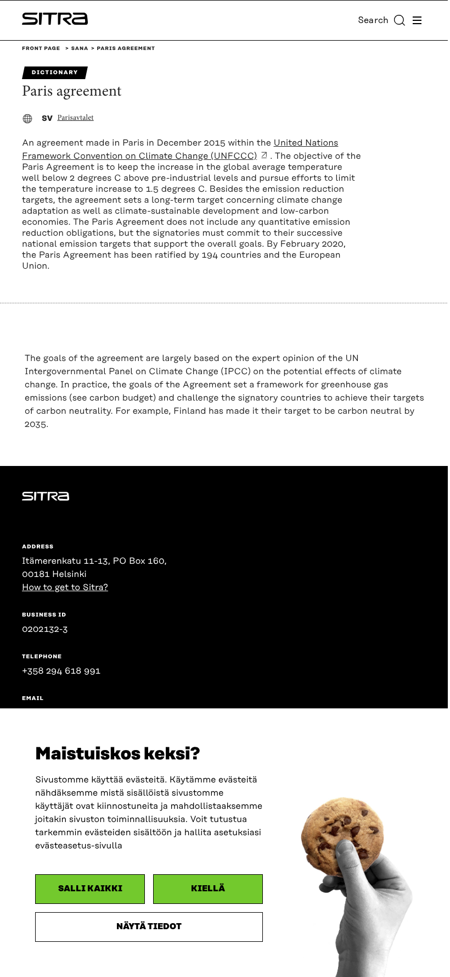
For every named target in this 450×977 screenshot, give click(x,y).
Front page (41, 49)
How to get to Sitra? (65, 587)
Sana (79, 49)
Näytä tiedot (149, 926)
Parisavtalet (75, 118)
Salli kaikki (90, 888)
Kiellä (208, 888)
